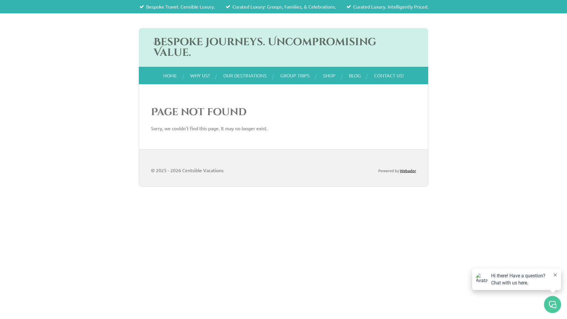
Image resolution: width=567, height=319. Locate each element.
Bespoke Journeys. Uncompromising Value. (265, 47)
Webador (408, 170)
